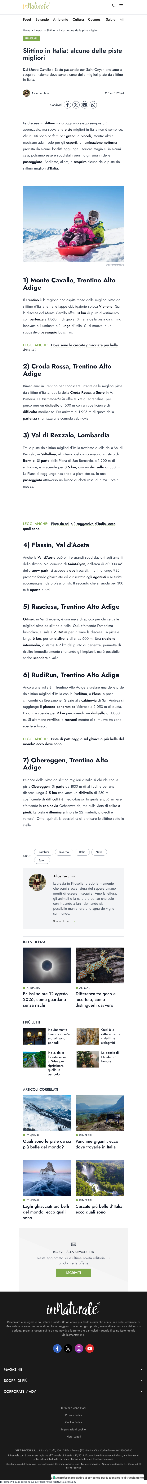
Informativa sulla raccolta (15, 1481)
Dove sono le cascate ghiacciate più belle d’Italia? (70, 347)
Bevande (42, 19)
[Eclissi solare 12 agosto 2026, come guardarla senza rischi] (47, 965)
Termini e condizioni (73, 1408)
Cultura (78, 19)
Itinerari (38, 30)
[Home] (36, 5)
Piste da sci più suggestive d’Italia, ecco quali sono (69, 526)
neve (99, 852)
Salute (110, 19)
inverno (64, 852)
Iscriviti (73, 1272)
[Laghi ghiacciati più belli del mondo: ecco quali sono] (47, 1178)
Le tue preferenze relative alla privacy (53, 1481)
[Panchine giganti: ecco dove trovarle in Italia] (100, 1113)
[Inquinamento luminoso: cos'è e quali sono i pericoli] (34, 1036)
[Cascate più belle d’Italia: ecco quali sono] (100, 1178)
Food (27, 19)
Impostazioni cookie (73, 1429)
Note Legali (73, 1436)
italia (82, 852)
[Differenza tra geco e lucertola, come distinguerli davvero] (100, 965)
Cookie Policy (73, 1422)
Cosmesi (94, 19)
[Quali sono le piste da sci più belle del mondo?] (47, 1113)
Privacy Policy (73, 1415)
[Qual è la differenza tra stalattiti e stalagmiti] (87, 1036)
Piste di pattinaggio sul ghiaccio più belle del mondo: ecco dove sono (73, 741)
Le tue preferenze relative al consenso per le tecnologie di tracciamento (97, 1477)
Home (26, 30)
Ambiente (60, 19)
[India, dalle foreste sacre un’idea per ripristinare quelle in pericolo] (34, 1059)
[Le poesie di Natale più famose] (87, 1059)
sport (42, 860)
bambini (44, 852)
